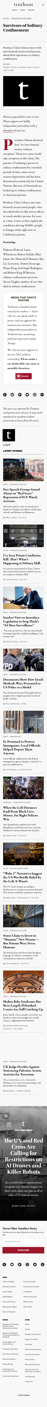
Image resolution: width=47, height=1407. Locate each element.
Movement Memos (9, 1359)
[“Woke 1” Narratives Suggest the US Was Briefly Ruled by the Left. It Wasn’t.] (23, 854)
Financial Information (32, 1354)
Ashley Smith (11, 835)
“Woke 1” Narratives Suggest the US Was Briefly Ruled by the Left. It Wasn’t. (22, 877)
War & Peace (28, 1307)
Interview (7, 802)
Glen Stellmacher (13, 703)
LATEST (22, 10)
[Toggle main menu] (43, 4)
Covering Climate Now (10, 1376)
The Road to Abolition (10, 1349)
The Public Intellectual (10, 1354)
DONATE (31, 10)
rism (23, 704)
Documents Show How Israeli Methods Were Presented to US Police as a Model (23, 683)
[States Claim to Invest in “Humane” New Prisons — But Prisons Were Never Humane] (23, 916)
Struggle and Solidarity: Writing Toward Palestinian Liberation (11, 1326)
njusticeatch (25, 770)
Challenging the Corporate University (10, 1370)
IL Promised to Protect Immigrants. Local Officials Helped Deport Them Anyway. (21, 747)
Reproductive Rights (10, 1307)
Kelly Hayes (10, 897)
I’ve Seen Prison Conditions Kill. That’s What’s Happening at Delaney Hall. (22, 559)
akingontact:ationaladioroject (21, 67)
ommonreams (23, 1091)
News (5, 484)
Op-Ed (6, 18)
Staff (8, 64)
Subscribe (28, 1344)
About (27, 1324)
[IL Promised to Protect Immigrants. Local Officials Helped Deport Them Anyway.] (23, 722)
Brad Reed (10, 1090)
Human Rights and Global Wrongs (9, 1343)
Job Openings (30, 1376)
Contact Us (29, 1381)
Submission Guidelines (33, 1349)
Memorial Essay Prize (32, 1364)
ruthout (22, 518)
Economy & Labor (30, 1281)
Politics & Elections (19, 868)
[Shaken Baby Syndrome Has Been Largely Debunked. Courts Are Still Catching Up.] (23, 982)
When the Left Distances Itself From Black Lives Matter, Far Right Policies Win (20, 813)
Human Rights (8, 1292)
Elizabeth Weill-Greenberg (17, 1025)
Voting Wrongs (8, 1364)
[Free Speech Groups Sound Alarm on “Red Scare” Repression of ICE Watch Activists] (23, 470)
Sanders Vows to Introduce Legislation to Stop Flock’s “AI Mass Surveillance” (21, 621)
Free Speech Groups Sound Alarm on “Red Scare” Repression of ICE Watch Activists (21, 495)
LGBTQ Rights (8, 1297)
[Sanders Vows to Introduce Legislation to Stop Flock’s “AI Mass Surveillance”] (23, 598)
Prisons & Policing (21, 18)
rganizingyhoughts (28, 898)
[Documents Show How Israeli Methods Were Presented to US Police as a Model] (23, 660)
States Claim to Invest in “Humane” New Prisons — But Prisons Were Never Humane (21, 941)
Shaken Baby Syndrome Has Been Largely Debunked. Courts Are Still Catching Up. (23, 1005)
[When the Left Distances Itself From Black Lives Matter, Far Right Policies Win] (23, 788)
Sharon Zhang (12, 641)
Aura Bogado (11, 769)
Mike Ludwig (11, 517)
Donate (27, 1329)
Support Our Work (31, 1339)
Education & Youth (9, 1286)
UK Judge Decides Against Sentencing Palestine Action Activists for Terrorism (22, 1071)
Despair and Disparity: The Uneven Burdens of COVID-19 (11, 1335)
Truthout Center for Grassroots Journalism (33, 1370)
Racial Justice (28, 1302)
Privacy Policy (30, 1359)
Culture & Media (8, 1281)
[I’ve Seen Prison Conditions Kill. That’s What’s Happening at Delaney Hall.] (23, 536)
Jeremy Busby (12, 579)
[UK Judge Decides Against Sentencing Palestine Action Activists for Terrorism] (23, 1047)
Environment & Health (31, 1286)
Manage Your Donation (33, 1334)
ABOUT (14, 10)
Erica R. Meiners (12, 963)
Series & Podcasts (9, 1312)
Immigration (15, 736)
